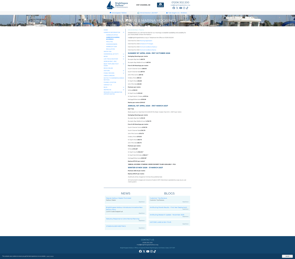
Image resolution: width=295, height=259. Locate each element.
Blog (105, 87)
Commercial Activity (111, 54)
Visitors (107, 70)
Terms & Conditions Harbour (148, 47)
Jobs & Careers (109, 75)
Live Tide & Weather (111, 59)
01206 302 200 (180, 2)
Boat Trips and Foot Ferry (111, 64)
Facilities (109, 41)
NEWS (106, 56)
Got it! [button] (287, 256)
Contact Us (108, 85)
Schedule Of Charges (146, 44)
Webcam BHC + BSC (110, 61)
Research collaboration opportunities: (113, 93)
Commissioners (111, 44)
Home (106, 30)
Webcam (160, 6)
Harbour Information (112, 32)
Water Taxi (107, 51)
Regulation (110, 49)
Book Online (108, 68)
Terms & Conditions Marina (148, 50)
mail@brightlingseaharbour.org (180, 5)
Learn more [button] (50, 256)
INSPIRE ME (107, 89)
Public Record (109, 73)
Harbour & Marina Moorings (113, 38)
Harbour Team (111, 46)
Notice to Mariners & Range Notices (114, 79)
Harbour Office (112, 35)
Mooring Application (146, 40)
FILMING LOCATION (110, 82)
